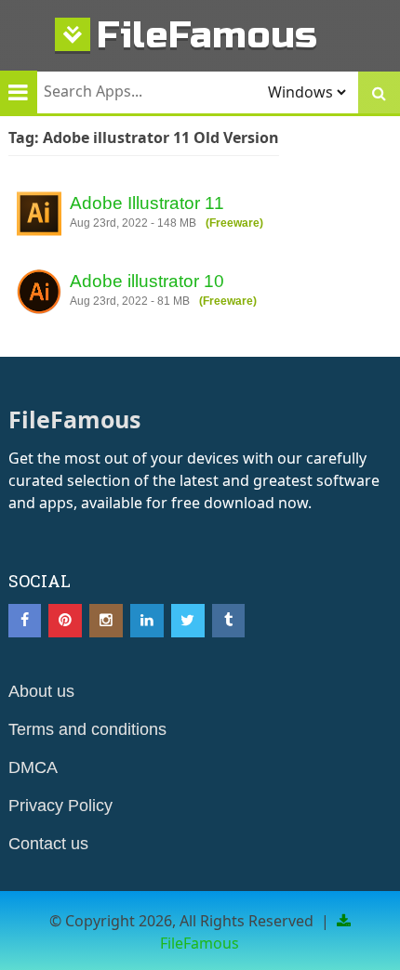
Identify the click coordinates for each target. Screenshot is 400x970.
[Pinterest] (65, 620)
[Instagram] (106, 620)
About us (41, 691)
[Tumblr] (229, 620)
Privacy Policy (60, 805)
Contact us (48, 843)
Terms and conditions (87, 729)
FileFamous (207, 35)
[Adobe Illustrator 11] (39, 216)
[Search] (379, 92)
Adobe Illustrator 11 (147, 203)
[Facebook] (25, 620)
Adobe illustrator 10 (147, 281)
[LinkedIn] (147, 620)
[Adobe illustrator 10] (39, 294)
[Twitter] (188, 620)
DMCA (33, 767)
